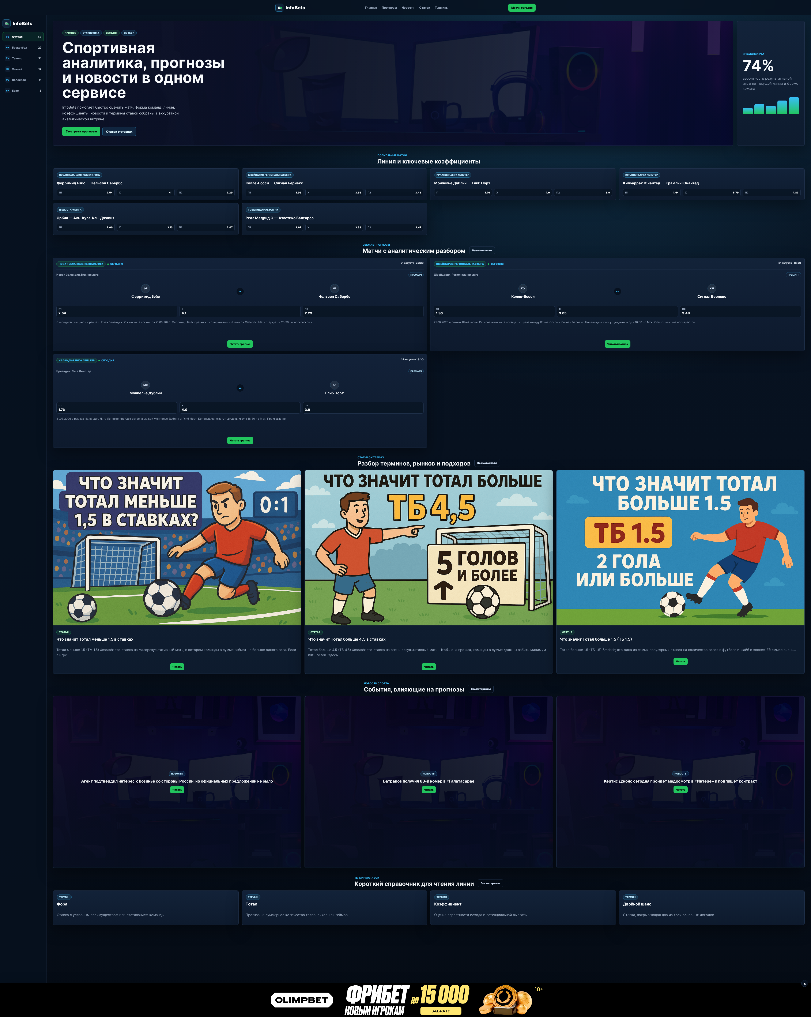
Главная (371, 7)
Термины (442, 7)
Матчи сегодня (522, 7)
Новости (408, 7)
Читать (177, 666)
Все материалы (482, 250)
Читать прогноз (240, 344)
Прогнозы (389, 7)
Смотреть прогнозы (81, 131)
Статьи (424, 7)
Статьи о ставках (119, 131)
